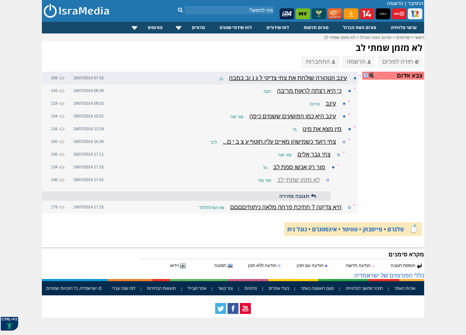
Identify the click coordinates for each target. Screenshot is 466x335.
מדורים (198, 27)
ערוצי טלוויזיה (404, 27)
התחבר (415, 3)
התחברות (318, 62)
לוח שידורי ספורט (236, 27)
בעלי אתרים (279, 288)
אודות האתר (404, 288)
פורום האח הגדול (359, 27)
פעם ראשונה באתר (317, 288)
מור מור (237, 117)
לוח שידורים (277, 27)
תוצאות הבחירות (161, 288)
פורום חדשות (316, 27)
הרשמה (395, 3)
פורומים (155, 27)
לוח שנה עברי (123, 288)
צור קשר (225, 288)
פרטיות (251, 288)
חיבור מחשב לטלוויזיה (364, 288)
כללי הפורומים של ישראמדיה (389, 275)
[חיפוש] (180, 10)
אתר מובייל (196, 288)
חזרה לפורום (397, 62)
